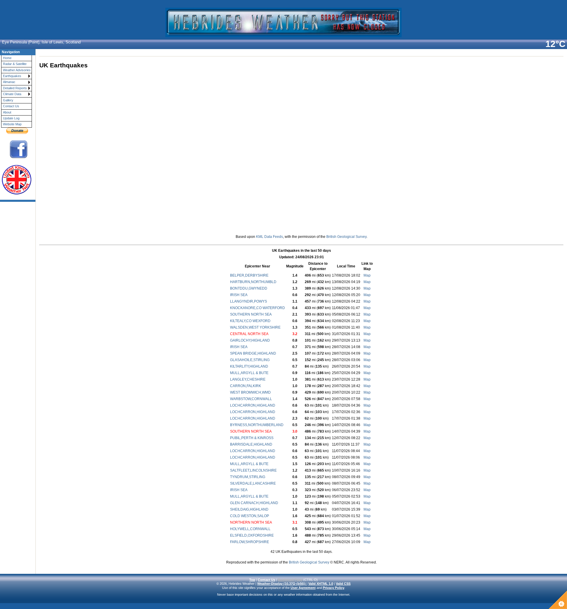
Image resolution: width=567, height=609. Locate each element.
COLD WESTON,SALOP (249, 516)
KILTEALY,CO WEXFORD (250, 321)
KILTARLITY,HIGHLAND (249, 366)
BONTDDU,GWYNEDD (248, 288)
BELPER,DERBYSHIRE (249, 275)
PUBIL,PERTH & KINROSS (251, 438)
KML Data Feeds (269, 237)
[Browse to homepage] (283, 34)
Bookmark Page (290, 580)
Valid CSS (343, 583)
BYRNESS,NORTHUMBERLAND (257, 425)
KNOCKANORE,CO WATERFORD (257, 308)
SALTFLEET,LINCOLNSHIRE (253, 470)
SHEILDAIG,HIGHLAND (249, 509)
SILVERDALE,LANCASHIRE (253, 483)
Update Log (11, 118)
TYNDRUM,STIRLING (247, 477)
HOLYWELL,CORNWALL (250, 529)
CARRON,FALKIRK (245, 386)
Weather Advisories (17, 70)
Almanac (9, 82)
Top (252, 580)
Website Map (12, 124)
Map (367, 275)
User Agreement (303, 587)
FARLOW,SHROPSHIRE (249, 542)
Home (7, 58)
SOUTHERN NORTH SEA (251, 314)
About (7, 112)
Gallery (8, 100)
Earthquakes (12, 76)
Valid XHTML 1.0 (320, 583)
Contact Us (11, 106)
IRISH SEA (238, 295)
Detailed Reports (15, 88)
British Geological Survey (346, 237)
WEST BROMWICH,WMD (250, 392)
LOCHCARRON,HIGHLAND (252, 405)
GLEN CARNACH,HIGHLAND (254, 503)
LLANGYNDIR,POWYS (248, 301)
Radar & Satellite (15, 64)
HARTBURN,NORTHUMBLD (253, 282)
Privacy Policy (333, 587)
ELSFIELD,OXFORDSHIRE (252, 535)
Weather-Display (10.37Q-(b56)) (282, 583)
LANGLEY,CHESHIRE (247, 379)
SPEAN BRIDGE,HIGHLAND (253, 353)
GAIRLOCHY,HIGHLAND (250, 340)
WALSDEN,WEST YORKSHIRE (255, 327)
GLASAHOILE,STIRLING (250, 360)
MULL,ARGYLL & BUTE (249, 373)
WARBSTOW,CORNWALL (251, 399)
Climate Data (12, 94)
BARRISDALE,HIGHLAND (251, 444)
